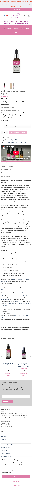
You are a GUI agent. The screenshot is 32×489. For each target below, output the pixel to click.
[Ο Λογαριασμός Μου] (24, 15)
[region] (16, 473)
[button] (2, 16)
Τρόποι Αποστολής (5, 447)
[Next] (28, 59)
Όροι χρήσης (4, 450)
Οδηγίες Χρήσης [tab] (5, 176)
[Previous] (3, 59)
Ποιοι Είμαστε (4, 439)
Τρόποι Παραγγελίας (6, 456)
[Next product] (16, 31)
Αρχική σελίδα (7, 28)
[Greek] (5, 15)
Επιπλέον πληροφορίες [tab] (7, 166)
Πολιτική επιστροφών (6, 453)
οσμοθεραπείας (5, 299)
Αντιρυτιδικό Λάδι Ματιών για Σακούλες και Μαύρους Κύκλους (24, 365)
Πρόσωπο (16, 28)
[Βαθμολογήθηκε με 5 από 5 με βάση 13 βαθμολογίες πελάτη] (16, 96)
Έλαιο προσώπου (10, 142)
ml (2, 125)
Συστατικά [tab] (4, 173)
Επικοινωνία (4, 436)
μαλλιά (16, 297)
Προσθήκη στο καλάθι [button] (8, 374)
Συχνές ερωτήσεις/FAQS (7, 444)
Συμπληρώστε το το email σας (10, 393)
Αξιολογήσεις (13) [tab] (6, 169)
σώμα (11, 297)
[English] (7, 15)
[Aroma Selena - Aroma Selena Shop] (16, 15)
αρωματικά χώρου (10, 303)
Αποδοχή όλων (16, 476)
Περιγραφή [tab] (4, 163)
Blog (2, 442)
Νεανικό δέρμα (25, 28)
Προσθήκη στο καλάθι (18, 132)
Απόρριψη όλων (16, 485)
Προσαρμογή (16, 481)
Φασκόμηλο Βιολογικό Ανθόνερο (8, 364)
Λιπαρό (16, 142)
